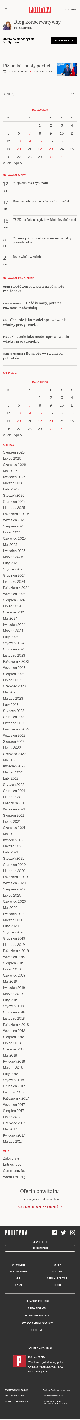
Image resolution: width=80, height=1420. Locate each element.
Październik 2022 (16, 729)
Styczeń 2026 (13, 495)
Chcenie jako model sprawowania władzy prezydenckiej (35, 322)
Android (39, 1357)
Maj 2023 (10, 692)
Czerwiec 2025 (14, 538)
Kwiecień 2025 (14, 551)
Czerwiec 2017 (14, 1123)
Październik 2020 (16, 877)
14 (29, 141)
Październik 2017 (16, 1098)
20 (19, 149)
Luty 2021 (10, 852)
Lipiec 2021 (12, 821)
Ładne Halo (65, 1390)
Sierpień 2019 (13, 963)
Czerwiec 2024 (14, 612)
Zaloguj (70, 9)
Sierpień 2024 (14, 600)
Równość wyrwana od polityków (33, 355)
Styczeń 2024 (13, 643)
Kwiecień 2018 (14, 1061)
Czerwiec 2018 (14, 1049)
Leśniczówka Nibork (16, 1401)
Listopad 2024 (14, 581)
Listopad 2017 (14, 1092)
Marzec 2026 (13, 483)
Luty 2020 (11, 926)
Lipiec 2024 (12, 606)
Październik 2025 (16, 514)
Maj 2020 (10, 908)
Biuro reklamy (37, 1308)
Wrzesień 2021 (14, 809)
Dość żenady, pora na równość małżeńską (33, 288)
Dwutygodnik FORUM (16, 1390)
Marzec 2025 (13, 557)
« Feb (7, 163)
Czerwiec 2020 (14, 901)
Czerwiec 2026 (14, 465)
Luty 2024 (11, 637)
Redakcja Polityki (37, 1301)
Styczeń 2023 (13, 711)
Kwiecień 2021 (14, 840)
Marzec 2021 (13, 846)
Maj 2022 (10, 760)
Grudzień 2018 (14, 1012)
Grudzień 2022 (14, 717)
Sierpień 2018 (13, 1037)
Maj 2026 (10, 471)
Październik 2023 (16, 661)
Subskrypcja (40, 1248)
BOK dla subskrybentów (37, 1323)
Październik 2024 (16, 588)
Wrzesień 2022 (14, 735)
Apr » (18, 163)
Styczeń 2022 (13, 785)
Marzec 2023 (13, 698)
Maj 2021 (10, 834)
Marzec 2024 (13, 631)
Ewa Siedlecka (43, 71)
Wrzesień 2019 (14, 957)
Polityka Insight (14, 1396)
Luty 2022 (10, 778)
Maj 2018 (10, 1055)
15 (40, 141)
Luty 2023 (11, 705)
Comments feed (15, 1171)
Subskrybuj (64, 40)
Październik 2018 (16, 1024)
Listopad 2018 (14, 1018)
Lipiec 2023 (12, 680)
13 (19, 141)
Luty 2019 (10, 1000)
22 (40, 149)
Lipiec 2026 (12, 458)
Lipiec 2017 (12, 1117)
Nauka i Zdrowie (57, 1278)
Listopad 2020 (14, 871)
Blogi (57, 1285)
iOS (30, 1357)
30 (51, 157)
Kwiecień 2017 (14, 1135)
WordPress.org (14, 1177)
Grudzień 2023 (14, 649)
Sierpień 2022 (13, 741)
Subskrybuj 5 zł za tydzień (38, 1207)
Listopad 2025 (14, 508)
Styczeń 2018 (13, 1080)
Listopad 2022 (14, 723)
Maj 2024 (10, 618)
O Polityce (37, 1330)
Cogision (55, 1390)
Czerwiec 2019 (14, 975)
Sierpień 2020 (14, 889)
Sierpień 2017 (13, 1111)
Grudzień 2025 (14, 501)
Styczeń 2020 (14, 932)
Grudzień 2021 (14, 791)
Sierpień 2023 (14, 674)
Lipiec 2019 (12, 969)
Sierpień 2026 (14, 452)
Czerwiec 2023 (14, 686)
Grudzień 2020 (14, 865)
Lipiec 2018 (12, 1043)
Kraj (19, 1278)
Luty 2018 (10, 1074)
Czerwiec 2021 (14, 828)
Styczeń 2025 (13, 569)
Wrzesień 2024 (14, 594)
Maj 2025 (10, 545)
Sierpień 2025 (13, 526)
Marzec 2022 (13, 772)
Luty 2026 (11, 489)
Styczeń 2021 (13, 858)
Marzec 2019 (13, 994)
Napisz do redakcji (37, 1315)
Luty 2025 (10, 563)
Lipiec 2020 (12, 895)
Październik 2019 (16, 951)
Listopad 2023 (14, 655)
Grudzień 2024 (14, 575)
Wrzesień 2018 (14, 1031)
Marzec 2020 (13, 920)
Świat (18, 1285)
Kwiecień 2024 (14, 625)
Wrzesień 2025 (14, 520)
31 (62, 157)
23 (51, 149)
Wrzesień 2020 (14, 883)
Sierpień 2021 (13, 815)
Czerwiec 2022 (14, 754)
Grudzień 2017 (14, 1086)
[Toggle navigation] (5, 9)
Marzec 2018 (13, 1068)
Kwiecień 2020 (14, 914)
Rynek (57, 1264)
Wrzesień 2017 (14, 1104)
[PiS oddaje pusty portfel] (67, 69)
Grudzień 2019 (14, 938)
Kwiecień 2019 (14, 988)
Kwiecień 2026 (14, 477)
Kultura (57, 1271)
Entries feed (12, 1164)
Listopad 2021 (14, 797)
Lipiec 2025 (12, 532)
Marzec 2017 (13, 1141)
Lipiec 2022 (12, 748)
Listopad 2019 (14, 944)
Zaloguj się (11, 1158)
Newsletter (40, 1242)
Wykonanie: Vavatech (53, 1396)
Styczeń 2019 (13, 1006)
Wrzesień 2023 (14, 668)
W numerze (19, 1264)
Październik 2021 (16, 803)
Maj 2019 (10, 981)
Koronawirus (18, 1271)
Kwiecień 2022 (14, 766)
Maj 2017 (10, 1129)
